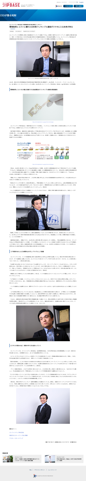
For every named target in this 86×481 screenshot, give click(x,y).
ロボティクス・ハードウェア (29, 31)
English (81, 2)
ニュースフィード (52, 470)
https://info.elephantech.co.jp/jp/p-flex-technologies (43, 122)
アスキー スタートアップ (16, 438)
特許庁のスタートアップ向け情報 (18, 435)
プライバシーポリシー (39, 470)
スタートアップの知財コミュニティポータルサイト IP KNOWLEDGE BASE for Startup (11, 4)
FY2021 (12, 31)
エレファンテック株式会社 (16, 432)
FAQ (30, 470)
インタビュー (18, 31)
